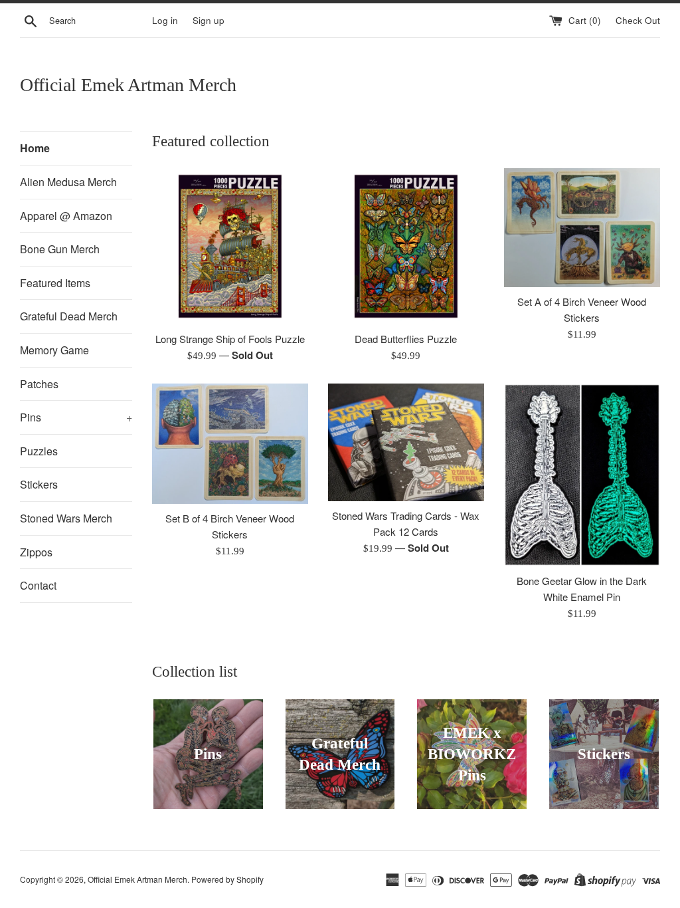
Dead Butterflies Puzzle (406, 339)
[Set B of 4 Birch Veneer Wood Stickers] (230, 444)
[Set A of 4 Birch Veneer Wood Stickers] (582, 228)
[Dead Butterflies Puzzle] (406, 246)
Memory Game (54, 350)
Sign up (208, 20)
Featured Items (55, 282)
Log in (165, 20)
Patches (39, 384)
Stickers (39, 484)
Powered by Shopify (227, 879)
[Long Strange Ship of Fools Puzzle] (230, 246)
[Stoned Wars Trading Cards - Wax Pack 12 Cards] (406, 442)
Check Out (638, 20)
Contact (38, 585)
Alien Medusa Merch (68, 181)
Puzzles (39, 451)
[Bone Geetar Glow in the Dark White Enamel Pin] (582, 475)
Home (35, 148)
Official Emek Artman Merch (128, 84)
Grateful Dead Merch (69, 316)
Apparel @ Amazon (66, 215)
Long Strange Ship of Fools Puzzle (230, 339)
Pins (76, 417)
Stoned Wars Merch (66, 518)
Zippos (36, 552)
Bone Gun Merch (60, 249)
